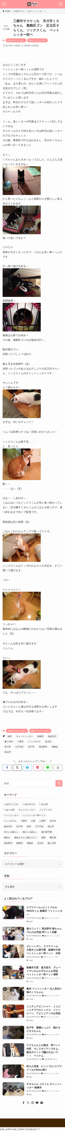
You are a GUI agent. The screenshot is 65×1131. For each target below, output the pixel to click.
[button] (7, 768)
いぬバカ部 (9, 809)
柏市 (10, 736)
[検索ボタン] (61, 4)
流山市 (8, 751)
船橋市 (40, 736)
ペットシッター (11, 815)
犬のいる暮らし (11, 831)
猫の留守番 (46, 831)
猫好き (7, 837)
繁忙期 (53, 837)
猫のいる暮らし (30, 831)
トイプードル (45, 809)
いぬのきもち (29, 803)
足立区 (48, 741)
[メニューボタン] (4, 4)
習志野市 (43, 746)
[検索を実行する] (58, 783)
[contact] (41, 1102)
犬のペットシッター (16, 40)
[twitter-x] (28, 1102)
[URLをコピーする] (58, 768)
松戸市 (31, 746)
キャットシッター (24, 736)
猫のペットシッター (37, 40)
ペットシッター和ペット (34, 815)
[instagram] (32, 1102)
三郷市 (20, 741)
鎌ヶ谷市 (9, 741)
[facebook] (23, 1102)
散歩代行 (52, 736)
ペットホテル (34, 741)
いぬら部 (43, 803)
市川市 (8, 746)
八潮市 (42, 820)
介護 (33, 820)
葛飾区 (55, 746)
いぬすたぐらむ (11, 803)
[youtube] (37, 1102)
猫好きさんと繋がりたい (25, 837)
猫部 (43, 837)
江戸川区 (19, 746)
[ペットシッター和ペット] (32, 4)
